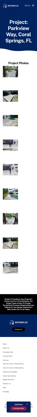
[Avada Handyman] (10, 4)
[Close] (27, 404)
